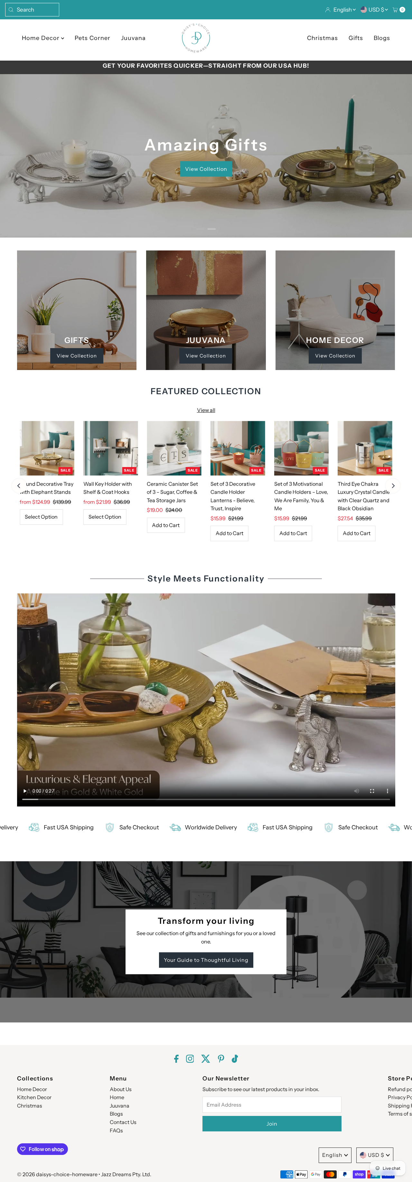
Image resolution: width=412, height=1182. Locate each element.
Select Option (41, 516)
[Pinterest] (221, 1060)
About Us (121, 1089)
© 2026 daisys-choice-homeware (57, 1174)
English (343, 9)
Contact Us (123, 1122)
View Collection (77, 356)
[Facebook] (176, 1060)
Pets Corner (92, 38)
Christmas (322, 38)
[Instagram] (190, 1060)
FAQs (116, 1130)
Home (117, 1097)
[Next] (393, 486)
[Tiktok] (235, 1060)
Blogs (382, 38)
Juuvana (133, 38)
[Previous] (19, 486)
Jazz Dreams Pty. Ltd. (126, 1174)
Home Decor (41, 38)
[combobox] (32, 9)
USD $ (377, 9)
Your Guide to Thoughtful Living (206, 960)
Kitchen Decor (34, 1097)
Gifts (356, 38)
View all (206, 410)
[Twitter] (206, 1060)
